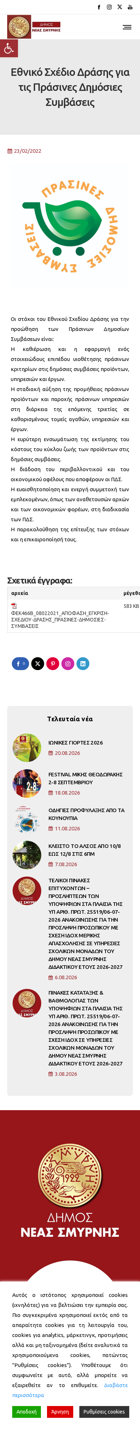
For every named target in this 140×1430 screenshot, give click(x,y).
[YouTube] (130, 7)
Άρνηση (60, 1412)
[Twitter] (120, 7)
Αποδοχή (27, 1412)
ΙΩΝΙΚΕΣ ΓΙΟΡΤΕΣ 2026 (75, 743)
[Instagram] (109, 7)
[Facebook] (99, 7)
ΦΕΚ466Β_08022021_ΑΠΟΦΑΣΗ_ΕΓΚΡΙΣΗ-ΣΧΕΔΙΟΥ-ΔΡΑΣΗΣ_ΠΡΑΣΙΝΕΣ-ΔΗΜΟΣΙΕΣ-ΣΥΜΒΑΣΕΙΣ (60, 619)
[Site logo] (34, 26)
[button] (9, 48)
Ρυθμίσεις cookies (104, 1412)
